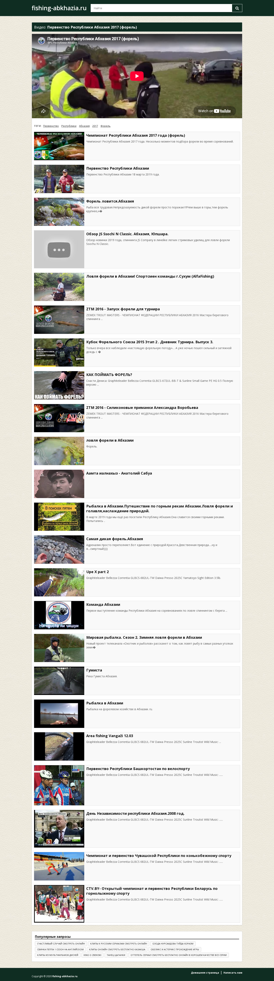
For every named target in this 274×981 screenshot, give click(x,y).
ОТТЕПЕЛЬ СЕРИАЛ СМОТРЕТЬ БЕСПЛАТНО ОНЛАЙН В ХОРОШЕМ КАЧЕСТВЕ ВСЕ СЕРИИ (179, 955)
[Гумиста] (59, 681)
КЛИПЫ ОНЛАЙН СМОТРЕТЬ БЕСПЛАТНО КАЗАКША (117, 949)
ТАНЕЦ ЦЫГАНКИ (116, 955)
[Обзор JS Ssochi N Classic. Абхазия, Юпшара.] (59, 249)
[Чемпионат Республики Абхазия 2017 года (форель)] (59, 146)
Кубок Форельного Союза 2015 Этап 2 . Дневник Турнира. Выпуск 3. (149, 341)
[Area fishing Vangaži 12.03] (59, 746)
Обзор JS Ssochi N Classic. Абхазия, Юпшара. (127, 233)
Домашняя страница (205, 972)
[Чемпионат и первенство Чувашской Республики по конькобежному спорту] (59, 866)
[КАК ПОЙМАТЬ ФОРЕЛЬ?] (59, 385)
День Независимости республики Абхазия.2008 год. (135, 813)
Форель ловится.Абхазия (110, 201)
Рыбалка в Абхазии (104, 703)
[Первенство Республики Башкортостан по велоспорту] (59, 785)
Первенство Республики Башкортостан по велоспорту (138, 768)
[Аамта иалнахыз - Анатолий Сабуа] (59, 484)
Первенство (51, 126)
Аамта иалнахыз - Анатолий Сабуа (119, 473)
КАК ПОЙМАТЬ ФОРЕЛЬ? (109, 374)
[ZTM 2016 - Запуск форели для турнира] (59, 320)
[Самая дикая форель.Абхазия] (59, 549)
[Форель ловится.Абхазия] (59, 212)
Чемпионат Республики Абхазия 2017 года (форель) (135, 135)
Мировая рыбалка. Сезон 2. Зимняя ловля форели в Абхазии (144, 637)
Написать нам (232, 972)
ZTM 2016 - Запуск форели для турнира (123, 309)
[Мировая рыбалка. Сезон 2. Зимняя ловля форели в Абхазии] (59, 648)
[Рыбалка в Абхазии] (59, 714)
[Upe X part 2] (59, 582)
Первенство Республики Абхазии (117, 168)
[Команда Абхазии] (59, 615)
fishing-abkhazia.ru (59, 8)
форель (105, 126)
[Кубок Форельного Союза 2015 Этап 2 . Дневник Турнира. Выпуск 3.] (59, 352)
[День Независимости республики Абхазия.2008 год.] (59, 829)
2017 (95, 126)
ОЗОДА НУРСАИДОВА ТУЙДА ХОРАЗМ (172, 943)
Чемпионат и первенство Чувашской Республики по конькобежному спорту (158, 855)
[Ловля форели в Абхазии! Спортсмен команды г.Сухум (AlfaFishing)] (59, 287)
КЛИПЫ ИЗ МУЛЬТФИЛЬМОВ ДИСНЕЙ (57, 955)
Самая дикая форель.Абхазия (114, 538)
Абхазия (84, 126)
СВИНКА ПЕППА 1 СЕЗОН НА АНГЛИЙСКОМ (60, 949)
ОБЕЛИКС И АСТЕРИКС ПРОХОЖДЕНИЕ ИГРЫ (175, 949)
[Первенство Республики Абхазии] (59, 179)
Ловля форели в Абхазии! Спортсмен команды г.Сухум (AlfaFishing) (150, 276)
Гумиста (94, 670)
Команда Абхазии (103, 604)
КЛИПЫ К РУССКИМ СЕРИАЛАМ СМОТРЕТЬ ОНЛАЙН (118, 943)
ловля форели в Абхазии (110, 440)
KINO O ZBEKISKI (92, 955)
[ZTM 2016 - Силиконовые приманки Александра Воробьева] (59, 418)
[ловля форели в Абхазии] (59, 451)
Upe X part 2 (97, 571)
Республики (68, 126)
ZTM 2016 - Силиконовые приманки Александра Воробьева (142, 407)
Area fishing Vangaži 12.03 (109, 735)
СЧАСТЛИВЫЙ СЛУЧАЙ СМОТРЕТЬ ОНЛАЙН (61, 943)
